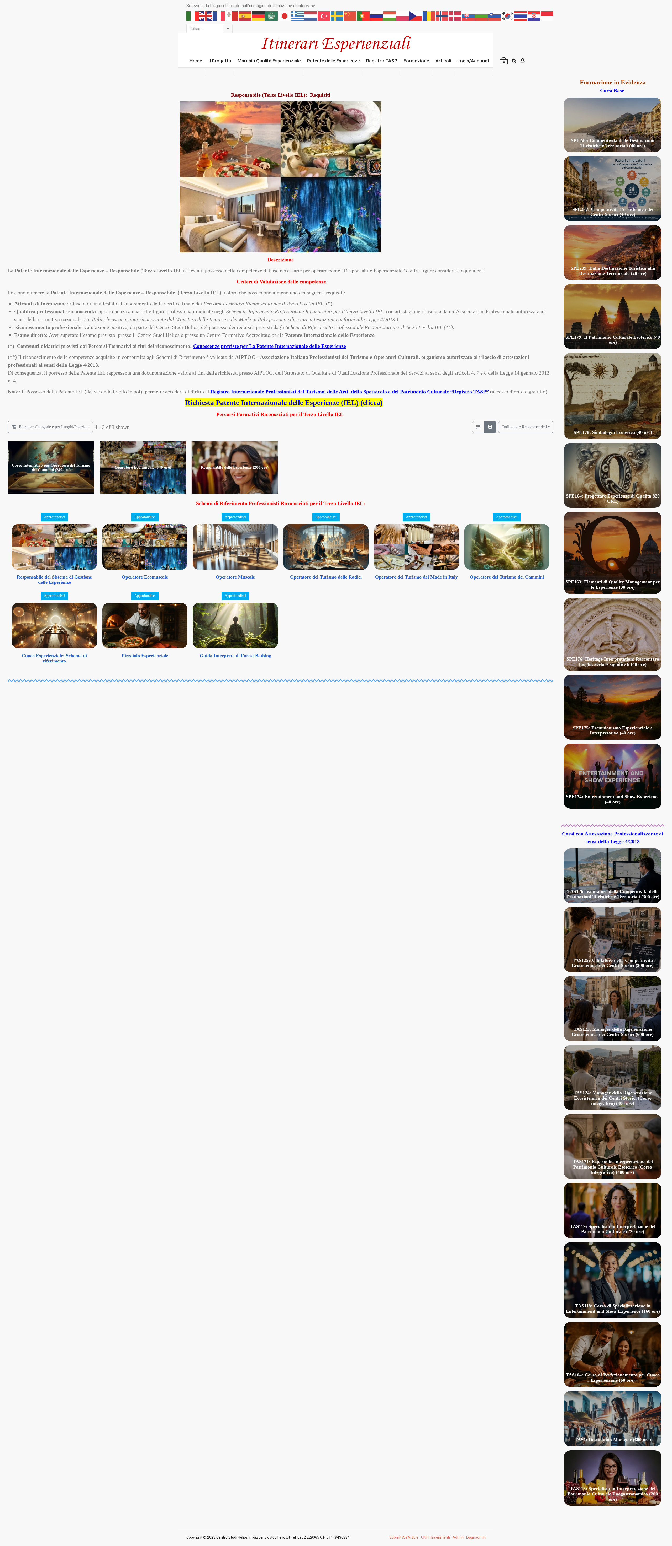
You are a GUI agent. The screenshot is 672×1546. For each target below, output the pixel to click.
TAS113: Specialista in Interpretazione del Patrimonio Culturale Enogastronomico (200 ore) (613, 1494)
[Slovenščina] (494, 16)
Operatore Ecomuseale (145, 577)
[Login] (522, 60)
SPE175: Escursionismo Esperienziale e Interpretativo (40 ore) (613, 730)
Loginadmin (476, 1537)
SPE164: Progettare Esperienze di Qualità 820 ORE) (613, 498)
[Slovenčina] (468, 16)
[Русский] (376, 16)
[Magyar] (389, 16)
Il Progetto (219, 60)
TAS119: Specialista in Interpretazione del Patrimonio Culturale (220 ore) (612, 1229)
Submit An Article (403, 1537)
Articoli (443, 60)
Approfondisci (54, 517)
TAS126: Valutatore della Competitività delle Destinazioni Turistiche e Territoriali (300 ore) (612, 894)
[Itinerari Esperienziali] (336, 43)
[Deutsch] (258, 16)
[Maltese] (232, 16)
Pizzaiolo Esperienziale (145, 655)
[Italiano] (193, 16)
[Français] (219, 16)
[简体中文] (350, 16)
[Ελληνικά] (297, 16)
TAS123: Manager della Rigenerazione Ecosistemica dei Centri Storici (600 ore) (613, 1031)
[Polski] (403, 16)
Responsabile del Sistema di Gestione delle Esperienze (54, 579)
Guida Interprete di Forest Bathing (235, 655)
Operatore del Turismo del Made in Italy (416, 577)
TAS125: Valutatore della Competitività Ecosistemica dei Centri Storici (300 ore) (613, 963)
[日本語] (284, 16)
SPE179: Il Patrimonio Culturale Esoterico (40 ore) (612, 339)
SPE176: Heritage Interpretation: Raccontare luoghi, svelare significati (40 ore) (612, 661)
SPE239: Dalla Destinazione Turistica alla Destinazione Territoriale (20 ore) (613, 271)
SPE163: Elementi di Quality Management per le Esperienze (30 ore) (612, 584)
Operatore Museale (235, 577)
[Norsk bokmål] (442, 16)
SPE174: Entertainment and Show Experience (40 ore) (612, 799)
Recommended (524, 427)
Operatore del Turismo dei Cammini (507, 577)
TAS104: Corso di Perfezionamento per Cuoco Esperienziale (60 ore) (613, 1377)
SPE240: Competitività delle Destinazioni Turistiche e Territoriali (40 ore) (612, 143)
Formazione (416, 60)
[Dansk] (455, 16)
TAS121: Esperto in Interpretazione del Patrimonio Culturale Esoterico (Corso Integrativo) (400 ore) (613, 1167)
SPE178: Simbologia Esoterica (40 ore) (613, 432)
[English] (206, 16)
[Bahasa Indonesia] (547, 16)
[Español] (245, 16)
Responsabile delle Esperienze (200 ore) (235, 467)
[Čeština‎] (416, 16)
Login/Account (473, 60)
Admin (458, 1537)
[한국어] (507, 16)
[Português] (363, 16)
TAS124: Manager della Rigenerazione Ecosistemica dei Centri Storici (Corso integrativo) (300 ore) (613, 1098)
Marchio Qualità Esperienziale (269, 60)
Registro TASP (381, 60)
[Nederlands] (311, 16)
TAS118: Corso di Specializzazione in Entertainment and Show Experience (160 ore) (613, 1308)
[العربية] (271, 16)
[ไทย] (521, 16)
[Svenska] (337, 16)
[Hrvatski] (534, 16)
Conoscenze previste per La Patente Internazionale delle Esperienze (269, 346)
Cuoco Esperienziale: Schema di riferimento (54, 658)
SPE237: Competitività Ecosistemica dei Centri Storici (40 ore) (612, 212)
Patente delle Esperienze (333, 60)
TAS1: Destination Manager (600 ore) (613, 1439)
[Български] (481, 16)
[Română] (429, 16)
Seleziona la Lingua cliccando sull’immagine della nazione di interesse (250, 5)
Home (196, 60)
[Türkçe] (324, 16)
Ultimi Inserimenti (435, 1537)
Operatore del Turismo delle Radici (326, 577)
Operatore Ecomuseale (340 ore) (143, 467)
